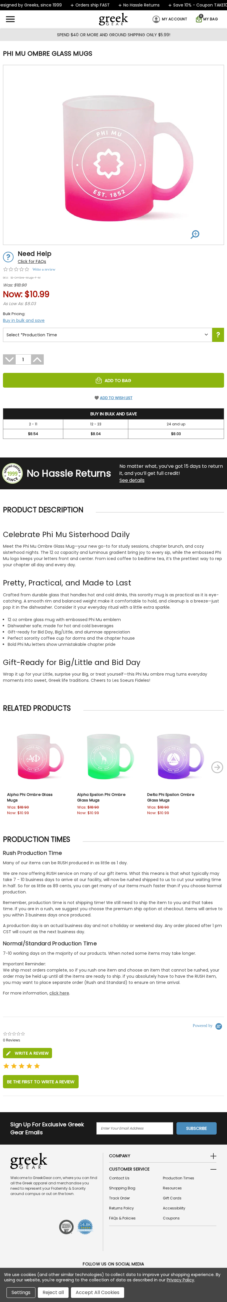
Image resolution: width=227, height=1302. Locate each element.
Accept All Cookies (97, 1292)
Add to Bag (118, 380)
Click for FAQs (32, 261)
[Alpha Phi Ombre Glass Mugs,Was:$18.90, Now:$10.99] (35, 755)
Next (217, 767)
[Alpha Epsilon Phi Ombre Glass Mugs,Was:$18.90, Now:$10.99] (105, 755)
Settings (21, 1292)
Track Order (119, 1198)
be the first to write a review (40, 1082)
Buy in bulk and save (24, 320)
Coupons (171, 1218)
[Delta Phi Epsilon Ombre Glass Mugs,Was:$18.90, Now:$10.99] (175, 755)
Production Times (178, 1178)
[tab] (27, 1053)
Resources (172, 1188)
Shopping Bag (122, 1188)
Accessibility (174, 1208)
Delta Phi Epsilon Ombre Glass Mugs (170, 797)
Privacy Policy (180, 1280)
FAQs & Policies (122, 1218)
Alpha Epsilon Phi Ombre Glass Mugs (101, 797)
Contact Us (119, 1178)
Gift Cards (172, 1198)
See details (132, 480)
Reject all (53, 1292)
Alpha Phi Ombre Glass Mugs (30, 797)
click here (59, 993)
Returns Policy (121, 1208)
